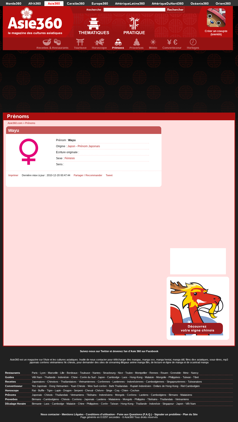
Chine (74, 377)
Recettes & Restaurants (52, 47)
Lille (62, 372)
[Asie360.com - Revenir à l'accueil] (38, 21)
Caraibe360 (76, 3)
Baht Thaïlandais (118, 386)
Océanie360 (200, 3)
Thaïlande (50, 377)
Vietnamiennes (87, 381)
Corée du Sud (88, 377)
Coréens (132, 394)
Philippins (140, 399)
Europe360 (100, 3)
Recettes (10, 381)
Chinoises (52, 381)
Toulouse (85, 372)
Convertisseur (172, 47)
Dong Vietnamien (58, 386)
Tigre (50, 390)
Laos (124, 377)
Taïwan (187, 377)
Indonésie (63, 377)
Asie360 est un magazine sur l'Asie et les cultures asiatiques (44, 359)
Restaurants (12, 372)
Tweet (109, 175)
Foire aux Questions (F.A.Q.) (134, 414)
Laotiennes (118, 381)
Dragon (67, 390)
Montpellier (141, 372)
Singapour (168, 403)
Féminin (70, 158)
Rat (34, 390)
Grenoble (175, 372)
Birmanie (37, 403)
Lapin (58, 390)
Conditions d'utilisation (100, 414)
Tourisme (80, 47)
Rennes (153, 372)
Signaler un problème (167, 414)
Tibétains (91, 394)
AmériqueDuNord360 (168, 3)
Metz (186, 372)
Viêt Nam (37, 377)
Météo (153, 47)
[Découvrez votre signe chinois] (197, 334)
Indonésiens (106, 394)
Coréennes (104, 381)
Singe (109, 390)
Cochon (134, 390)
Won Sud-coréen (97, 386)
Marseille (53, 372)
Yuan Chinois (78, 386)
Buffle (41, 390)
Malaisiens (186, 394)
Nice (120, 372)
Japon (71, 146)
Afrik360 (34, 3)
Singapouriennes (176, 381)
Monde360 (13, 3)
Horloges (193, 47)
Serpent (78, 390)
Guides (9, 377)
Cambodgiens (158, 394)
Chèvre (99, 390)
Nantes (97, 372)
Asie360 (54, 3)
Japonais (37, 394)
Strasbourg (109, 372)
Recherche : (94, 9)
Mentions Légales (72, 414)
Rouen (164, 372)
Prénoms (118, 47)
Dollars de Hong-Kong (165, 386)
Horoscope (99, 47)
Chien (125, 390)
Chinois (48, 394)
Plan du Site (190, 414)
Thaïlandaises (68, 381)
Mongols (120, 394)
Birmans (173, 394)
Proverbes (136, 47)
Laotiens (144, 394)
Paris (35, 372)
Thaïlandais (61, 394)
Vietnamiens (77, 394)
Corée (104, 403)
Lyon (43, 372)
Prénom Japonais (89, 146)
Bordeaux (72, 372)
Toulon (129, 372)
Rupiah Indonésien (140, 386)
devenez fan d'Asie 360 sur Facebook (135, 351)
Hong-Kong (136, 377)
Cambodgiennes (155, 381)
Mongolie (161, 377)
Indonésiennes (135, 381)
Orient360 (223, 3)
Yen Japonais (39, 386)
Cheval (89, 390)
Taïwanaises (195, 381)
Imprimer (13, 175)
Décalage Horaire (15, 403)
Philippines (174, 377)
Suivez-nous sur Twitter (94, 351)
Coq (117, 390)
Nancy (194, 372)
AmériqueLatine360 (130, 3)
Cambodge (113, 377)
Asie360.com (15, 123)
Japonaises (38, 381)
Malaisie (149, 377)
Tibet (196, 377)
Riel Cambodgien (190, 386)
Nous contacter (50, 414)
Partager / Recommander (88, 175)
